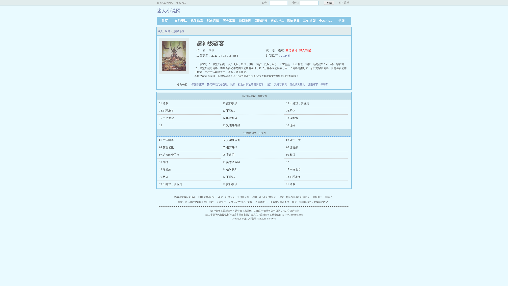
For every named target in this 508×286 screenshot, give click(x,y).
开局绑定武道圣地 (217, 84)
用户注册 (344, 2)
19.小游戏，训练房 (297, 103)
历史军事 (229, 20)
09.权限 (290, 154)
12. (161, 125)
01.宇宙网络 (166, 140)
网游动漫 (261, 20)
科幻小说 (277, 20)
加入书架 (305, 50)
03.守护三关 (293, 140)
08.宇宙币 (229, 154)
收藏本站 (181, 2)
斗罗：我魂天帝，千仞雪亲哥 (233, 197)
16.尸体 (290, 110)
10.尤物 (290, 125)
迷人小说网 (164, 31)
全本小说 (325, 20)
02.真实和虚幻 (231, 140)
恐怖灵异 (293, 20)
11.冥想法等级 (231, 125)
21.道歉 (286, 55)
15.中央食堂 (166, 118)
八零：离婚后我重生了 (264, 197)
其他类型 (309, 20)
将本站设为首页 (165, 2)
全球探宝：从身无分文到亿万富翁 (234, 202)
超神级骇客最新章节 (222, 210)
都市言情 (213, 20)
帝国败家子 (197, 84)
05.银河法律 (230, 147)
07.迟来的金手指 (169, 154)
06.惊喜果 (292, 147)
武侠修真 (196, 20)
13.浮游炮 (292, 118)
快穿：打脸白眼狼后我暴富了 (247, 84)
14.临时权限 (230, 118)
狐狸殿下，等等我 (318, 84)
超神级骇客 (178, 31)
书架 (341, 20)
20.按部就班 (230, 103)
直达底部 (291, 50)
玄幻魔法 (180, 20)
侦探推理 (245, 20)
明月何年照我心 (206, 197)
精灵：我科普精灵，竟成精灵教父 (285, 84)
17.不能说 (229, 110)
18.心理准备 (166, 110)
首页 (165, 20)
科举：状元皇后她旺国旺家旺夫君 (196, 202)
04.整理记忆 (166, 147)
